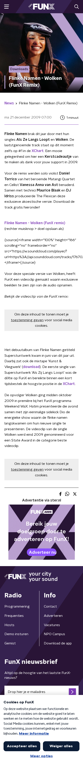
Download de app (58, 643)
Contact (50, 606)
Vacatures (52, 625)
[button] (6, 7)
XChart (38, 151)
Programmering (17, 606)
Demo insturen (16, 634)
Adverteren (53, 616)
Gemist (10, 643)
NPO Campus (54, 634)
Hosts (9, 625)
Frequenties (14, 616)
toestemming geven (27, 320)
